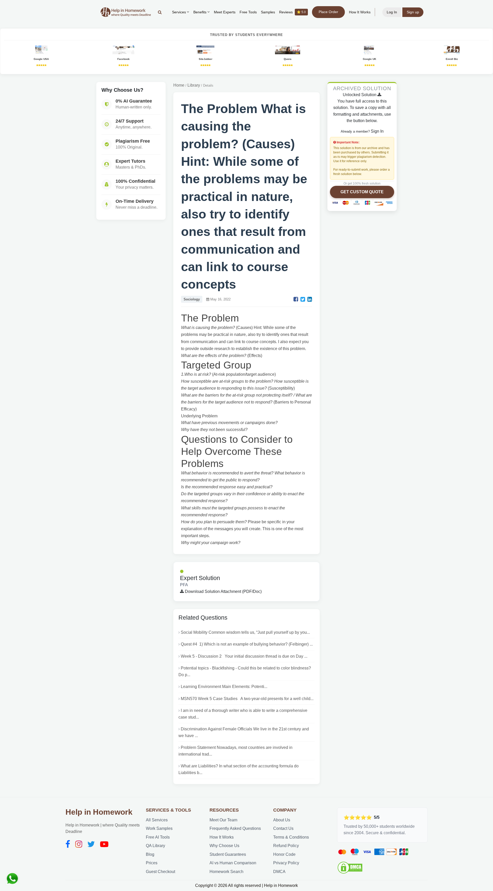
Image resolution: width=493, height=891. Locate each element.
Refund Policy (286, 845)
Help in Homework (98, 812)
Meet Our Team (223, 820)
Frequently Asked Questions (235, 828)
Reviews (292, 12)
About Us (281, 820)
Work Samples (159, 828)
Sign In (377, 131)
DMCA (279, 871)
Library (193, 85)
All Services (157, 820)
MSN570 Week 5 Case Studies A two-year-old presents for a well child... (247, 698)
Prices (151, 863)
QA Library (155, 845)
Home (178, 85)
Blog (150, 854)
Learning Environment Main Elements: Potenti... (224, 686)
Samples (268, 12)
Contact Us (283, 828)
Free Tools (248, 12)
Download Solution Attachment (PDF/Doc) (223, 591)
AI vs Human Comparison (233, 863)
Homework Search (226, 871)
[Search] (160, 12)
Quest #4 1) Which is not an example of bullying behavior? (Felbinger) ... (247, 644)
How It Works (360, 12)
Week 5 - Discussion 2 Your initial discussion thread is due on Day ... (244, 656)
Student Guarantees (228, 854)
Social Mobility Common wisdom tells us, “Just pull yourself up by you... (245, 632)
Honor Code (284, 854)
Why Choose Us (224, 845)
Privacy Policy (286, 863)
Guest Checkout (160, 871)
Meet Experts (224, 12)
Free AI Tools (158, 837)
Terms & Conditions (291, 837)
